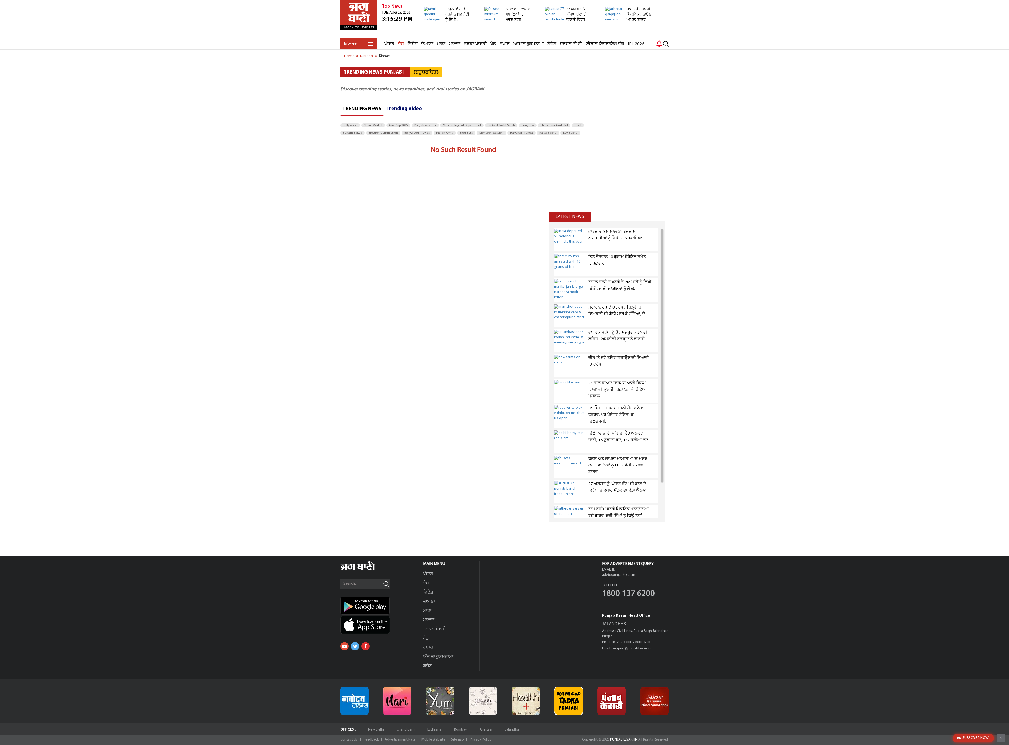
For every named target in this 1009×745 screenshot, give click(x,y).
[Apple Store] (377, 625)
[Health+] (526, 701)
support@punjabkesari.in (631, 648)
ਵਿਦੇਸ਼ (413, 44)
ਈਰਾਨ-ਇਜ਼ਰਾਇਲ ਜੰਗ (605, 44)
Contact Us (349, 740)
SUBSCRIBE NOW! (975, 738)
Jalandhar (512, 730)
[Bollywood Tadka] (568, 701)
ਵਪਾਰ (505, 44)
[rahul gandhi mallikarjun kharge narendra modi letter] (447, 35)
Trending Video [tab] (404, 108)
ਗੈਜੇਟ (551, 44)
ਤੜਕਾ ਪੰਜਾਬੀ (475, 44)
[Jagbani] (364, 570)
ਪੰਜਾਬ (389, 44)
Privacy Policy (480, 740)
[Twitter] (355, 646)
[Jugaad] (483, 701)
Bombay (460, 730)
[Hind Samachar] (654, 701)
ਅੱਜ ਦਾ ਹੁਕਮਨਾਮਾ (528, 44)
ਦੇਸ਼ (401, 44)
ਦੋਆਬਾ (427, 44)
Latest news (569, 216)
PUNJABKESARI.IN (623, 740)
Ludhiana (434, 730)
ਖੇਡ (493, 44)
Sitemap (457, 740)
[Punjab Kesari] (611, 701)
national (367, 56)
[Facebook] (365, 646)
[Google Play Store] (377, 606)
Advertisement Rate (400, 740)
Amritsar (486, 730)
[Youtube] (344, 646)
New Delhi (376, 730)
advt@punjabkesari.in (618, 575)
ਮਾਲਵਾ (454, 44)
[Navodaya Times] (354, 701)
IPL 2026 (636, 44)
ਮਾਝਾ (441, 44)
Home (349, 56)
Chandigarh (406, 730)
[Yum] (440, 701)
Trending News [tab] (362, 108)
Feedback (371, 740)
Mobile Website (433, 740)
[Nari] (397, 701)
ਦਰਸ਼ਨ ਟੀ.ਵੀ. (571, 44)
